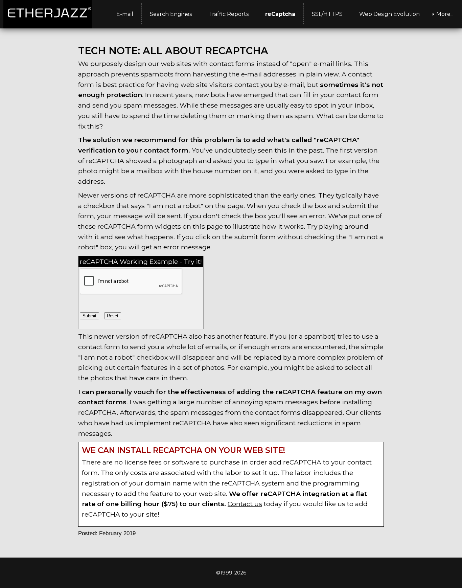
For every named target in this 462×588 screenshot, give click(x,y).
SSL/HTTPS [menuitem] (327, 14)
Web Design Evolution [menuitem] (389, 14)
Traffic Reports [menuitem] (228, 14)
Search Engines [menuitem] (171, 14)
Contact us (245, 504)
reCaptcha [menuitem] (280, 14)
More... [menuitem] (445, 14)
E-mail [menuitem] (124, 14)
